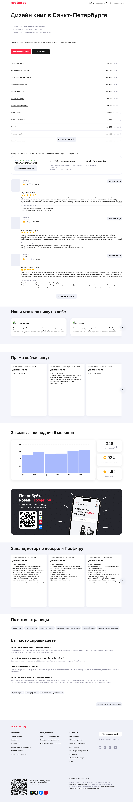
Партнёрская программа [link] (79, 750)
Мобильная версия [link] (19, 754)
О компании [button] (74, 736)
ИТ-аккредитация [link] (76, 740)
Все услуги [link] (15, 740)
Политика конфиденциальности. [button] (90, 788)
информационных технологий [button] (80, 784)
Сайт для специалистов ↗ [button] (50, 736)
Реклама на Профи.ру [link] (78, 743)
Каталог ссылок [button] (17, 750)
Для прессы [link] (74, 747)
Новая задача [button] (16, 736)
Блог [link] (71, 761)
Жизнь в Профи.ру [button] (76, 758)
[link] (21, 51)
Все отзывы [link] (15, 743)
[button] (114, 181)
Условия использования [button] (21, 747)
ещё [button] (62, 332)
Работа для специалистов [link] (50, 743)
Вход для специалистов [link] (49, 740)
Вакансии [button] (73, 754)
